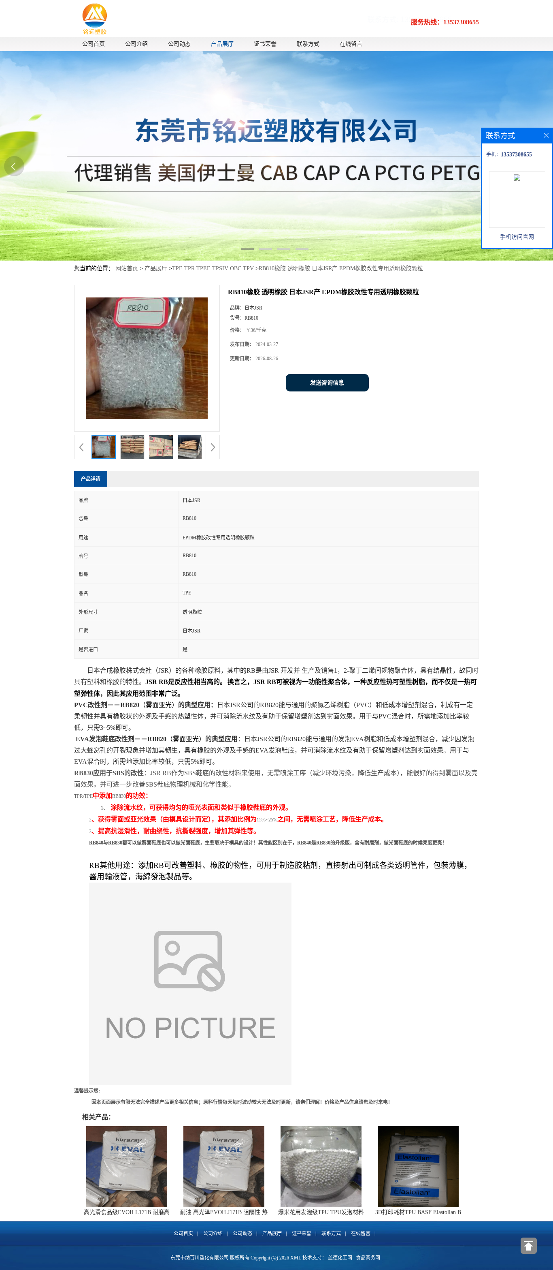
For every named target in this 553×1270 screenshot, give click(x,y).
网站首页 (126, 268)
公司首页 (93, 44)
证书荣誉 (265, 44)
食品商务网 (368, 1258)
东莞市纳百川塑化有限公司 (199, 1258)
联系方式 (308, 44)
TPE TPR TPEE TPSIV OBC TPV (213, 268)
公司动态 (179, 44)
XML (295, 1258)
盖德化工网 (340, 1258)
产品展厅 (222, 44)
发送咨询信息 (327, 383)
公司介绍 (136, 44)
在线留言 (351, 44)
